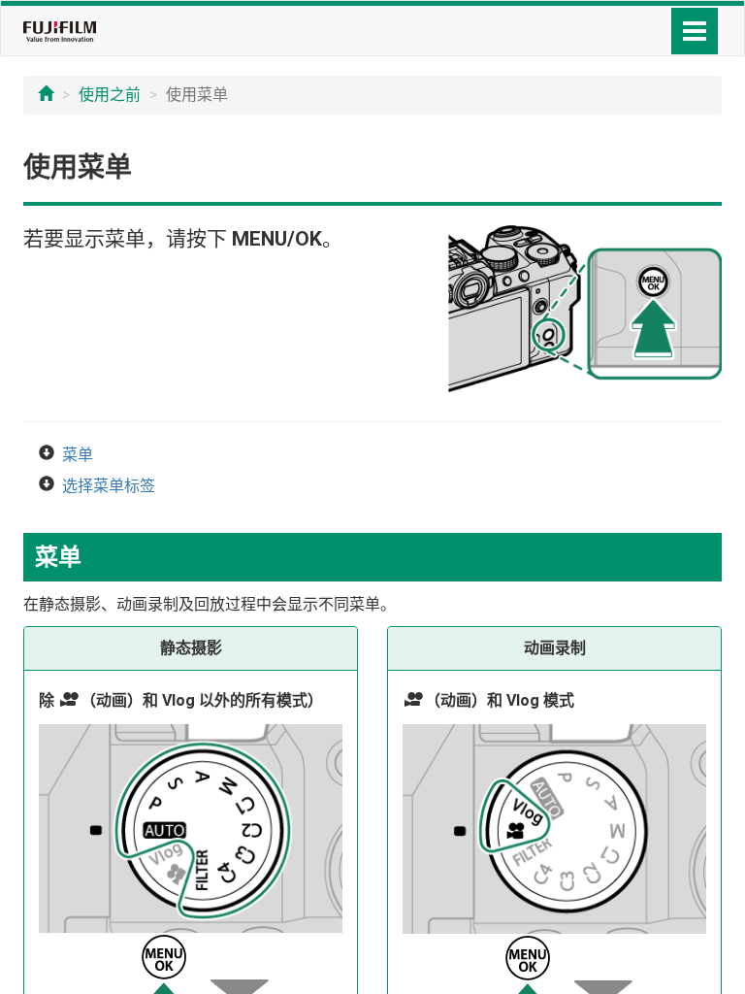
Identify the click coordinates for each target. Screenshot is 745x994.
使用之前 (110, 94)
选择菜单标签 (108, 486)
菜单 (77, 455)
